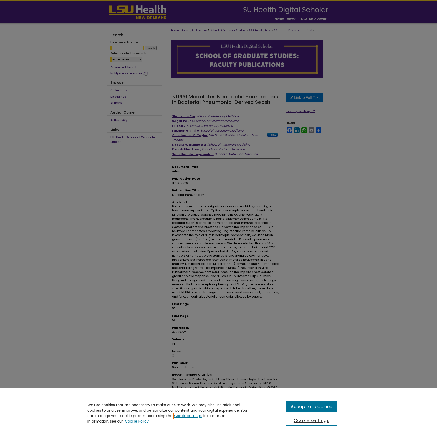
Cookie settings (188, 415)
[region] (218, 413)
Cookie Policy (137, 421)
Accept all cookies (311, 406)
